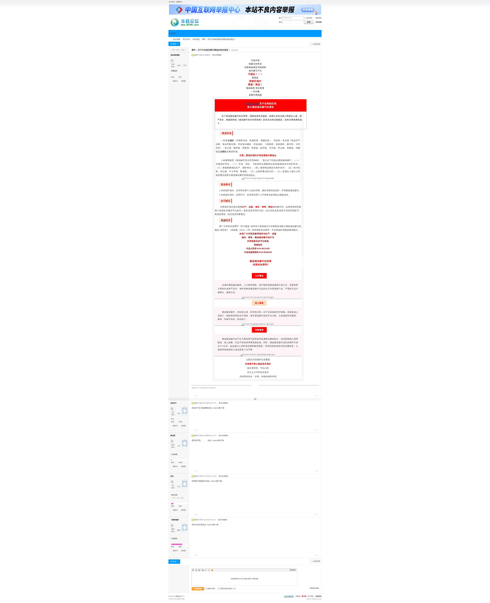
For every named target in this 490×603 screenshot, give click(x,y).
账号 (280, 18)
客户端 (304, 596)
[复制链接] (234, 50)
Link (202, 570)
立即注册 (318, 22)
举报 (223, 220)
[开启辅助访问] (321, 2)
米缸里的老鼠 (175, 55)
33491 (180, 422)
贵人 (172, 419)
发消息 (183, 81)
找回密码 (318, 18)
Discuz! (178, 596)
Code (209, 570)
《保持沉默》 (175, 520)
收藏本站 (179, 2)
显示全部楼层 (217, 55)
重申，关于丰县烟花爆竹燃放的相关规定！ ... (220, 39)
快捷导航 (172, 33)
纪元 (172, 476)
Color (196, 570)
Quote (206, 570)
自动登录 (309, 18)
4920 (172, 445)
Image (199, 570)
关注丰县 (186, 39)
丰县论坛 (169, 39)
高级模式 (293, 570)
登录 (249, 579)
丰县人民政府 (252, 103)
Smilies (212, 570)
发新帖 (173, 44)
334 (173, 485)
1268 (172, 64)
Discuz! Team (180, 599)
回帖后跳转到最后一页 (227, 588)
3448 (180, 506)
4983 (172, 529)
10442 (180, 462)
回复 (196, 396)
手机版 (298, 596)
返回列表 (317, 44)
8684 (178, 530)
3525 (184, 65)
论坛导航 (176, 39)
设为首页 (172, 2)
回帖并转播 (211, 588)
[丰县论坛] (185, 22)
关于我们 (311, 596)
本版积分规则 (314, 588)
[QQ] (289, 596)
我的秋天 (173, 403)
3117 (178, 487)
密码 (280, 22)
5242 (178, 65)
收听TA (175, 81)
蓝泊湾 (172, 435)
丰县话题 (196, 39)
